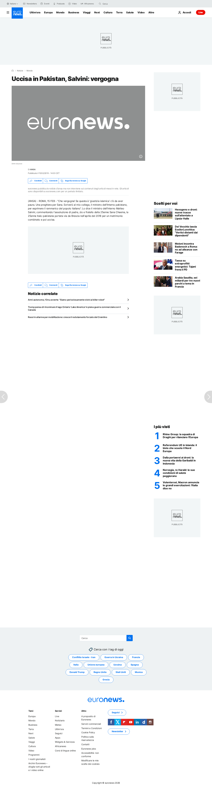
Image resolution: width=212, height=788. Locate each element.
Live (200, 12)
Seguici (58, 733)
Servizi (58, 711)
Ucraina (117, 664)
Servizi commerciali (91, 724)
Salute (130, 12)
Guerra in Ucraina (113, 657)
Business (73, 12)
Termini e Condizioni (91, 728)
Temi (30, 711)
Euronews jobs (88, 748)
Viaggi (86, 12)
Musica (139, 672)
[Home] (13, 70)
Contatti (85, 744)
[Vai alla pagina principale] (17, 13)
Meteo (58, 724)
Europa (48, 12)
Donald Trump (77, 672)
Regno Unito (100, 672)
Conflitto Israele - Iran (83, 657)
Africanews (60, 746)
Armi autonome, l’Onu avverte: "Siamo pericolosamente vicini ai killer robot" (66, 299)
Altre (83, 711)
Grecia (106, 679)
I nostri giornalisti (36, 759)
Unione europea (96, 664)
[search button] (99, 3)
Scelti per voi (165, 203)
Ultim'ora (35, 12)
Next (97, 12)
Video (141, 12)
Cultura (108, 12)
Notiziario (60, 720)
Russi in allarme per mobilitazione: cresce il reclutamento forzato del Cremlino (67, 317)
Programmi (33, 754)
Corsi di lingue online (65, 750)
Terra (119, 12)
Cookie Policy (88, 732)
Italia (76, 664)
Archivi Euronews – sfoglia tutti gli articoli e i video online (39, 766)
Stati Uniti (121, 672)
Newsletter (117, 731)
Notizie (20, 71)
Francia (136, 657)
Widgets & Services (65, 742)
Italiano (13, 3)
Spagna (135, 664)
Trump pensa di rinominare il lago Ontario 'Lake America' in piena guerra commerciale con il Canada (74, 308)
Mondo (60, 12)
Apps (57, 737)
